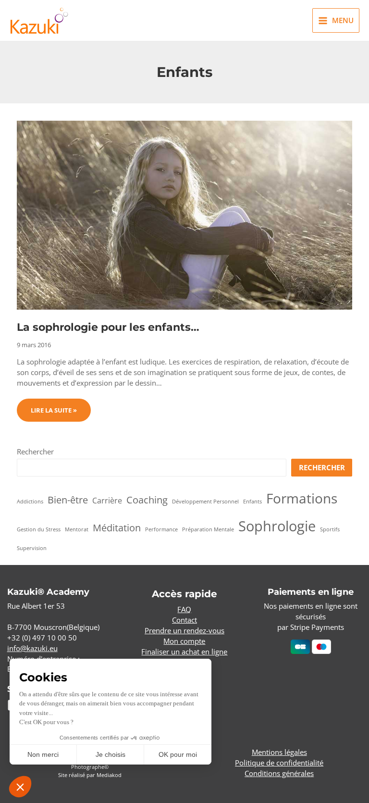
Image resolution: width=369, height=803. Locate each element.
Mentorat (76, 529)
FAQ (184, 609)
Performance (161, 529)
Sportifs (330, 529)
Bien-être (68, 499)
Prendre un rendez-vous (184, 630)
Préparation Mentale (208, 529)
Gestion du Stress (39, 529)
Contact (184, 620)
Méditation (117, 527)
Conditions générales (279, 773)
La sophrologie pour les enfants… (108, 327)
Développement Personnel (205, 501)
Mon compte (184, 641)
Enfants (252, 501)
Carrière (107, 500)
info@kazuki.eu (32, 648)
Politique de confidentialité (279, 762)
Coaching (147, 499)
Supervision (32, 548)
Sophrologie (277, 526)
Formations (301, 498)
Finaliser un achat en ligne (184, 651)
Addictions (30, 501)
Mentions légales (279, 752)
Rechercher (35, 451)
